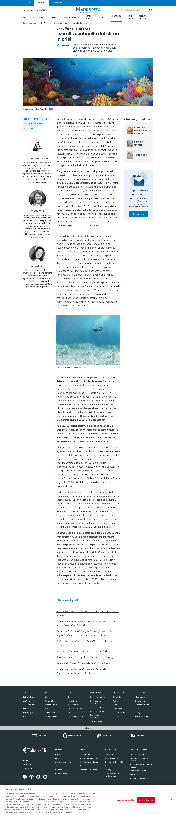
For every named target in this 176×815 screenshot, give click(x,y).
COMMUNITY (57, 3)
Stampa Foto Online (88, 770)
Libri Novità (27, 701)
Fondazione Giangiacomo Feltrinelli (141, 765)
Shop (25, 760)
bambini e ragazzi (41, 119)
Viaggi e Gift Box (142, 705)
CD (46, 697)
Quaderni (116, 716)
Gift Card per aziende (89, 762)
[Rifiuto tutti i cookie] (172, 799)
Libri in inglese (28, 712)
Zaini (115, 705)
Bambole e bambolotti (94, 716)
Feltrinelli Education (138, 771)
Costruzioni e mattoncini (95, 702)
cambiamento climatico (33, 124)
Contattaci (138, 214)
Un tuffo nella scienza (37, 158)
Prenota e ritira (86, 754)
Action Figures (96, 721)
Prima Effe (134, 775)
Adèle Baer (37, 266)
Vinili (47, 708)
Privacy (108, 770)
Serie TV (71, 712)
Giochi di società (97, 711)
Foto (137, 708)
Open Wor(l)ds (119, 712)
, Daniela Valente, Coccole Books (83, 663)
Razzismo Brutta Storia (139, 778)
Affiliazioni (59, 766)
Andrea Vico (28, 129)
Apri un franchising (63, 762)
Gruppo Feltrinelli (137, 754)
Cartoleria (117, 697)
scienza (27, 119)
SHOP (28, 3)
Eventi (57, 758)
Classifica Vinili (51, 716)
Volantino (59, 770)
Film (69, 697)
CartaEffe (109, 766)
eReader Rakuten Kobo (142, 717)
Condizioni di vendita (114, 762)
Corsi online (140, 701)
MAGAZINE (41, 3)
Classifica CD (51, 705)
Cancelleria (117, 708)
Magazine (28, 764)
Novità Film (72, 701)
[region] (88, 800)
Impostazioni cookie (125, 800)
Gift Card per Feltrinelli (89, 758)
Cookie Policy (69, 812)
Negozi (58, 754)
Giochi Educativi (97, 707)
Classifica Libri (29, 705)
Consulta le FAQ (111, 758)
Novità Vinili (50, 712)
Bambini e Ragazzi (75, 716)
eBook (25, 716)
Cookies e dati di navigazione (112, 774)
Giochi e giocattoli (97, 697)
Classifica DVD (74, 705)
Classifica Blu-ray (75, 708)
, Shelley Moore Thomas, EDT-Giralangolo (86, 657)
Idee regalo (140, 697)
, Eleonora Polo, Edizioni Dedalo (83, 651)
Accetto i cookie (146, 800)
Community (29, 768)
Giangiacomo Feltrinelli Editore (139, 759)
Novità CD (49, 701)
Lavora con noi (61, 773)
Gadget (138, 712)
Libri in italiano (29, 697)
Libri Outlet (27, 708)
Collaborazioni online (89, 766)
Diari (114, 701)
